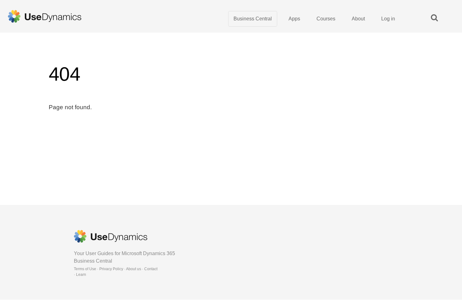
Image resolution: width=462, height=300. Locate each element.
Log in (388, 18)
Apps (294, 18)
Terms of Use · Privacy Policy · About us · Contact (115, 269)
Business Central (253, 18)
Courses (325, 18)
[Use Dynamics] (44, 16)
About (358, 18)
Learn (81, 274)
